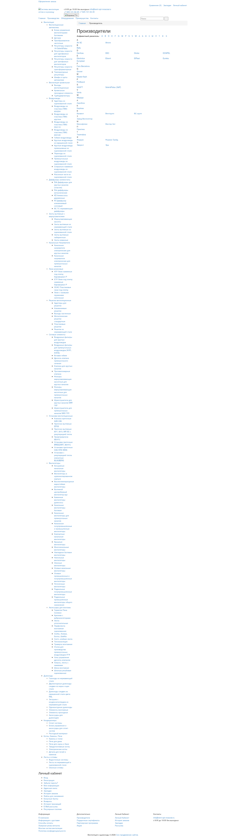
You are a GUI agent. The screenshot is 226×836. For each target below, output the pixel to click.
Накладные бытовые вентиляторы (63, 553)
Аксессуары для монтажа (60, 607)
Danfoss (80, 53)
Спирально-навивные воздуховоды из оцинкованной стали (63, 169)
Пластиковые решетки (59, 325)
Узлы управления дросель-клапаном (62, 658)
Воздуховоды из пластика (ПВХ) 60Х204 (61, 109)
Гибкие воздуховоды (63, 137)
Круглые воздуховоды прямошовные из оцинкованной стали (63, 148)
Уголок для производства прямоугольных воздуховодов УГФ (62, 650)
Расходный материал (58, 733)
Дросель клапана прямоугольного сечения (61, 361)
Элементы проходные (58, 712)
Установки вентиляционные (61, 415)
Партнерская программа (87, 823)
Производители (83, 817)
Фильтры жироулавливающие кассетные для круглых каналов (63, 380)
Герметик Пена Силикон (60, 611)
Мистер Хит (110, 124)
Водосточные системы (58, 759)
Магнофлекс (82, 124)
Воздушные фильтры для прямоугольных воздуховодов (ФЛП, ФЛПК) (63, 349)
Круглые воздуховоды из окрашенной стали (63, 141)
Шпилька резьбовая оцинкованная (62, 671)
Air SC (79, 42)
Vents (79, 92)
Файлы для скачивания (54, 796)
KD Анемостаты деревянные (61, 196)
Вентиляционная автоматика (56, 26)
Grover (80, 71)
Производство (53, 18)
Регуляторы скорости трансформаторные (63, 68)
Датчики (57, 37)
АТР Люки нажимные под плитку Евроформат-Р (63, 274)
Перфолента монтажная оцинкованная (60, 628)
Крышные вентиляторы (59, 543)
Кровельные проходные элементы (63, 91)
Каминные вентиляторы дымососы (59, 500)
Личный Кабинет (122, 817)
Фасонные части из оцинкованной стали (63, 175)
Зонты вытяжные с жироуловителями (57, 215)
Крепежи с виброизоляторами (62, 616)
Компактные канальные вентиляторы (59, 536)
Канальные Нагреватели (59, 242)
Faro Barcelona (83, 66)
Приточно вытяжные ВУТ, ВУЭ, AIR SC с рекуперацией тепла (63, 431)
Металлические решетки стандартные (60, 319)
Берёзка (80, 108)
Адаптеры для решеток (60, 304)
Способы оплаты (45, 823)
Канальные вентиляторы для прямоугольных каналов (61, 517)
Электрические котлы (58, 749)
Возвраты (48, 801)
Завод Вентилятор (84, 118)
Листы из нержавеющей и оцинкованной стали (60, 763)
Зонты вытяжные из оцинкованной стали (63, 230)
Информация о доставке (49, 820)
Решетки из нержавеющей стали (63, 330)
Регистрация (49, 780)
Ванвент (80, 113)
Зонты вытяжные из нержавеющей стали (63, 225)
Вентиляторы (54, 463)
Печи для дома (55, 741)
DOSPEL (166, 53)
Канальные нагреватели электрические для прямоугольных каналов (62, 260)
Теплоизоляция (60, 641)
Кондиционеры (50, 720)
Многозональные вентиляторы (61, 548)
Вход (46, 777)
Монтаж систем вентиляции (50, 828)
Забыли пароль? (51, 783)
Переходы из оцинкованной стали (63, 154)
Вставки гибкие (60, 355)
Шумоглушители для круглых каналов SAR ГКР (63, 403)
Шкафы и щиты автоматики (60, 78)
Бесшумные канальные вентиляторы (59, 468)
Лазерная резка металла (49, 825)
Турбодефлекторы (62, 95)
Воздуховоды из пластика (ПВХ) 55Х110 (61, 124)
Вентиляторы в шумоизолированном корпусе (63, 476)
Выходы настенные (62, 313)
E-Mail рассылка (51, 806)
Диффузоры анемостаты (59, 179)
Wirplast (80, 97)
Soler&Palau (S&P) (113, 87)
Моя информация (51, 785)
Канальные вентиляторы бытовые (59, 508)
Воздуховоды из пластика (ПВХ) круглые (61, 116)
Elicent (108, 58)
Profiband (81, 82)
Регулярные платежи (53, 809)
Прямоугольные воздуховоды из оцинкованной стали (63, 161)
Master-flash (82, 76)
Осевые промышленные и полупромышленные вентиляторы (63, 577)
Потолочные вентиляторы (59, 585)
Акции (79, 825)
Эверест (80, 145)
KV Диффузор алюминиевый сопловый (60, 203)
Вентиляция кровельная (59, 82)
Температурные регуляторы (61, 73)
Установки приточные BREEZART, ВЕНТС (63, 443)
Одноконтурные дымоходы (60, 707)
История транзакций (52, 804)
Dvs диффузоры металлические (61, 191)
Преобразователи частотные (61, 41)
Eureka (166, 58)
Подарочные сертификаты (88, 820)
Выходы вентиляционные (61, 86)
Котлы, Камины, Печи (53, 736)
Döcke (136, 53)
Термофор (81, 134)
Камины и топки (56, 738)
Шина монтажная (61, 667)
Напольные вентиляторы (59, 558)
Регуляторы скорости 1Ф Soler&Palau (63, 47)
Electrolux (81, 58)
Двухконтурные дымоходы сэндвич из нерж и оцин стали (60, 686)
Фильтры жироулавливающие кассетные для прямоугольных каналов (63, 392)
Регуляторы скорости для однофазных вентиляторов (63, 53)
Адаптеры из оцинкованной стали (63, 102)
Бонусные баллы (51, 798)
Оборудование (67, 18)
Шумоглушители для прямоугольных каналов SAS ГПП (63, 410)
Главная (42, 18)
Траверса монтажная (63, 644)
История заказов (51, 793)
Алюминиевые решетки (60, 309)
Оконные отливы (56, 767)
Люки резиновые (56, 268)
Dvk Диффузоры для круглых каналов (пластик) (63, 185)
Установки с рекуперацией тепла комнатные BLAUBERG (63, 456)
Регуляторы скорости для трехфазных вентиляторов (63, 61)
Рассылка (119, 825)
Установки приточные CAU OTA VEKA (63, 448)
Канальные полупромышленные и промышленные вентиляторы (63, 527)
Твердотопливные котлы (59, 746)
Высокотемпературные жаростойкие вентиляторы (64, 484)
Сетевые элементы (57, 334)
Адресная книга (50, 788)
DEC (107, 53)
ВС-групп (138, 113)
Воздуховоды (54, 98)
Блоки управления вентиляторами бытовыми (62, 32)
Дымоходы (48, 675)
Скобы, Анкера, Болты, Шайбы (60, 635)
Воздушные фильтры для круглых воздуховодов (63, 340)
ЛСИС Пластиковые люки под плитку (62, 288)
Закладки (167, 5)
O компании (43, 817)
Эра (107, 145)
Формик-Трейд (111, 139)
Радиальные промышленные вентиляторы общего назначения (63, 601)
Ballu (79, 47)
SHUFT (80, 87)
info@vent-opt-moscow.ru (100, 9)
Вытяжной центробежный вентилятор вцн (60, 492)
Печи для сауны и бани (59, 744)
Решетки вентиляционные (60, 300)
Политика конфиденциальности (52, 830)
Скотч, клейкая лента (63, 639)
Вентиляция (49, 22)
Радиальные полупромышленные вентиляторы (63, 592)
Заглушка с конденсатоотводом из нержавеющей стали (58, 702)
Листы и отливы (50, 757)
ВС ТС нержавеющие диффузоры (63, 209)
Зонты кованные (61, 240)
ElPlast (137, 58)
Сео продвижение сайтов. (127, 834)
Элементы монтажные (58, 709)
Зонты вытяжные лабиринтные (61, 236)
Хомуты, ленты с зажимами (61, 663)
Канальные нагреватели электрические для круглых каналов (62, 249)
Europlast (81, 61)
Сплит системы (55, 723)
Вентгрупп (109, 113)
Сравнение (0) (155, 5)
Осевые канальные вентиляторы (62, 569)
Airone (108, 42)
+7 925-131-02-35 (72, 11)
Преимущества (82, 18)
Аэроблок (81, 103)
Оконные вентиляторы (59, 564)
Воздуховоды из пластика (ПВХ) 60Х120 (61, 132)
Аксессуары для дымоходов (56, 716)
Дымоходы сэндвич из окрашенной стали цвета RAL (59, 694)
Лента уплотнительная (61, 621)
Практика (81, 129)
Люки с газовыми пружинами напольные (61, 295)
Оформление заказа (47, 1)
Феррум (80, 139)
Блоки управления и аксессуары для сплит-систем (59, 728)
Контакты (94, 18)
